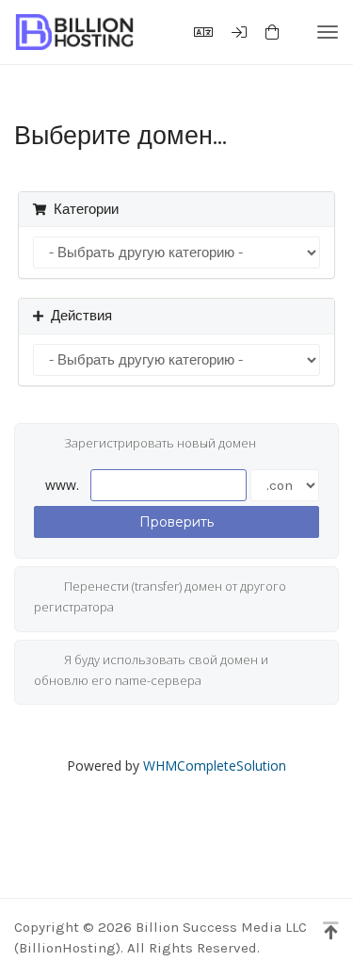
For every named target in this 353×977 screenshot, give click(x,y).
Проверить (176, 521)
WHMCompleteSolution (214, 765)
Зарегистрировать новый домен (160, 443)
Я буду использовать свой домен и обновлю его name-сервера (151, 670)
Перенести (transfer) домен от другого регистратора (160, 597)
